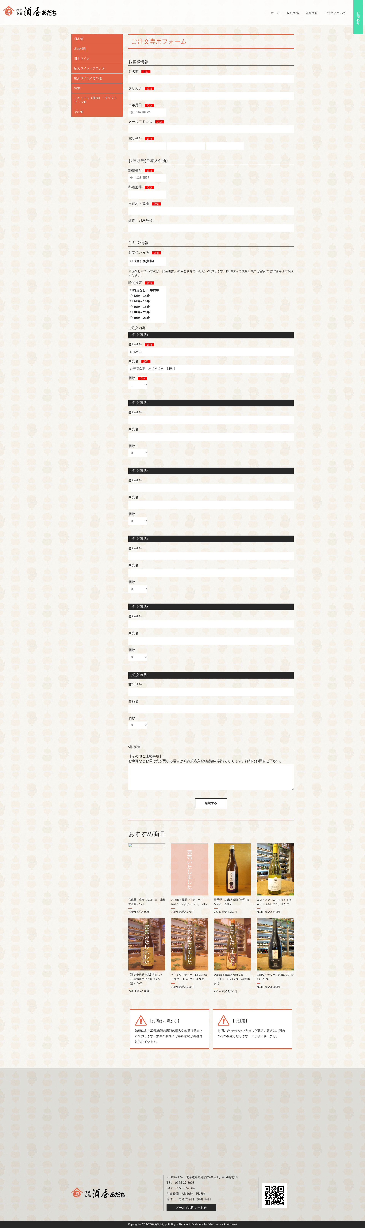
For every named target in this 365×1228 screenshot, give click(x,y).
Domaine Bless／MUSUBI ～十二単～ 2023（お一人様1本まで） (232, 979)
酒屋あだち (160, 1224)
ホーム (275, 13)
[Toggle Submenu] (116, 39)
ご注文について (335, 13)
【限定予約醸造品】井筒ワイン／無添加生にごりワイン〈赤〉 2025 (145, 979)
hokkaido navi (229, 1224)
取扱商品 (292, 13)
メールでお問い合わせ (191, 1207)
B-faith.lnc (213, 1224)
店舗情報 (311, 13)
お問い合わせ (358, 16)
